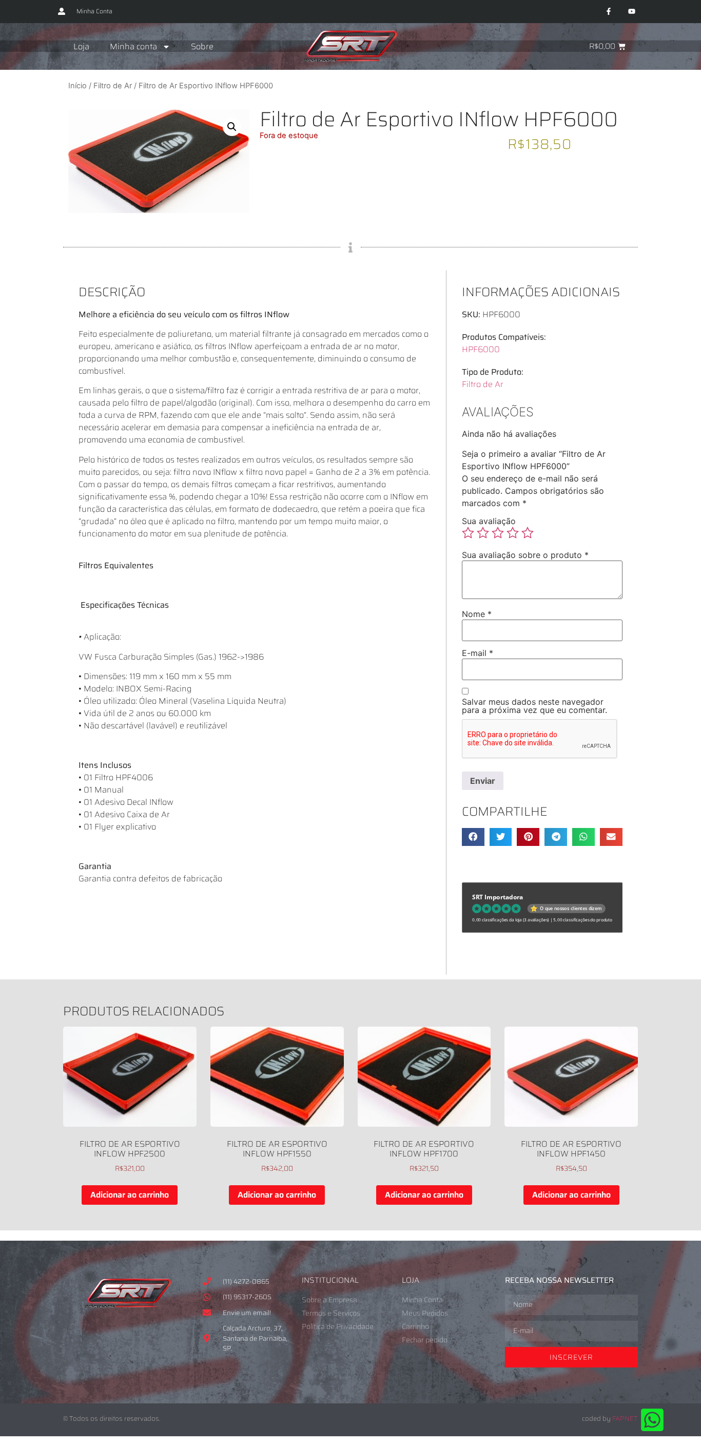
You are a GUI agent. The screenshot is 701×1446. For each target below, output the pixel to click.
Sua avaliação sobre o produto (525, 555)
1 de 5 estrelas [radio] (468, 533)
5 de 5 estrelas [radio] (527, 533)
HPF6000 (481, 349)
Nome (477, 614)
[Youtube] (631, 11)
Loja (81, 46)
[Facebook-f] (608, 11)
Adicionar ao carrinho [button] (129, 1194)
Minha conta (133, 46)
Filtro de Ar (112, 85)
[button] (232, 127)
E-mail (477, 653)
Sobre (202, 46)
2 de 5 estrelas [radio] (483, 533)
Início (77, 85)
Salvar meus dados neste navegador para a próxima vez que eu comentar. (534, 706)
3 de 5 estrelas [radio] (498, 533)
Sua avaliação (489, 521)
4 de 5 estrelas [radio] (513, 533)
